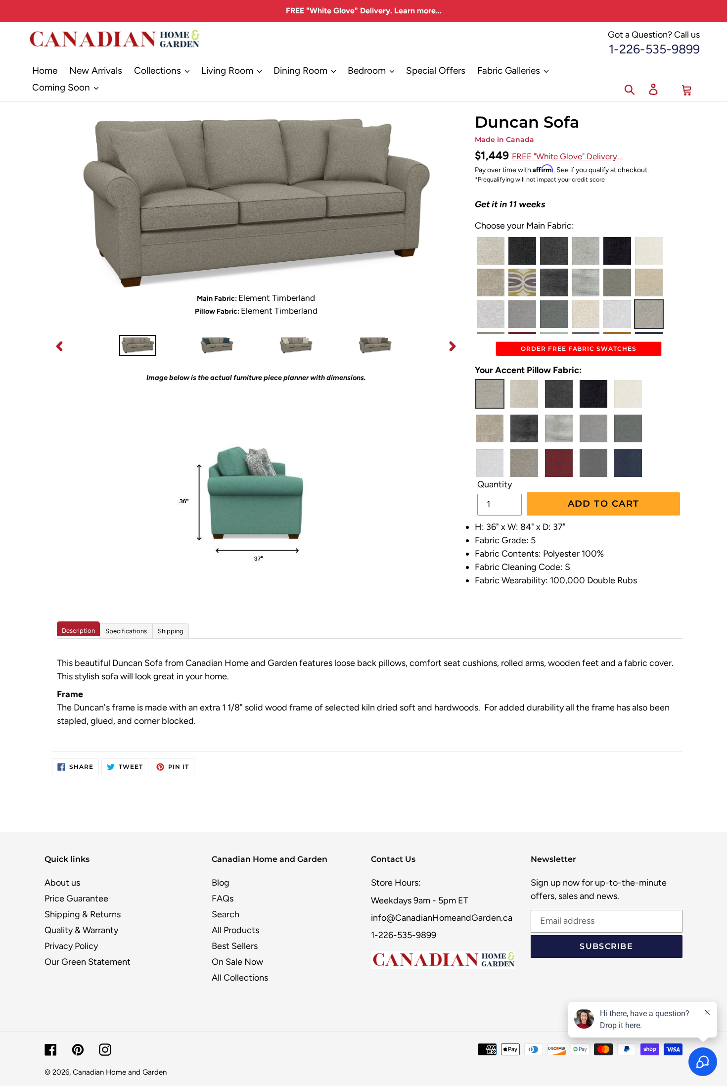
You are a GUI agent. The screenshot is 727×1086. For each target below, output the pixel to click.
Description (78, 630)
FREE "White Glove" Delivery (564, 156)
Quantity (494, 484)
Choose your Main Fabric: (524, 225)
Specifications (126, 631)
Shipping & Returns (83, 914)
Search (225, 914)
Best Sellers (235, 946)
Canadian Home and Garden (120, 1072)
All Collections (240, 977)
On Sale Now (237, 961)
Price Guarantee (76, 898)
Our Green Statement (88, 961)
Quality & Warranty (81, 930)
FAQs (222, 898)
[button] (490, 251)
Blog (220, 882)
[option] (137, 345)
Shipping (170, 631)
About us (62, 882)
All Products (235, 930)
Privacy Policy (71, 946)
